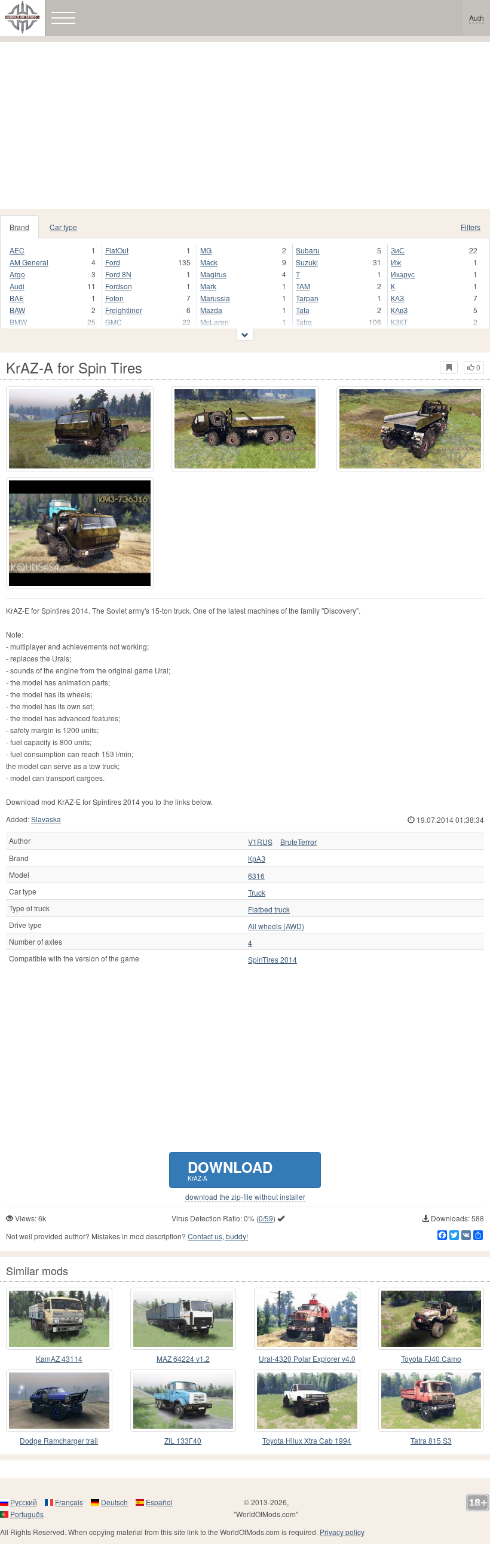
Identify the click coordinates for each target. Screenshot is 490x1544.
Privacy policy (342, 1532)
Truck (256, 893)
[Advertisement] (245, 125)
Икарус (403, 274)
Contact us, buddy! (218, 1236)
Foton (114, 298)
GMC (113, 322)
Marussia (215, 298)
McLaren (214, 322)
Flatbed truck (269, 909)
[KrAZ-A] (80, 533)
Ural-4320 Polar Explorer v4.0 (307, 1358)
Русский (23, 1502)
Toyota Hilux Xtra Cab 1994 (306, 1440)
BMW (18, 322)
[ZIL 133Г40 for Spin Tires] (183, 1401)
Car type (63, 227)
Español (159, 1502)
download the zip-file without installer (245, 1197)
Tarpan (307, 298)
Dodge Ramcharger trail (59, 1440)
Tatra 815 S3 (431, 1440)
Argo (17, 274)
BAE (17, 298)
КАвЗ (399, 310)
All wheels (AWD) (276, 926)
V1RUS (260, 842)
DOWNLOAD (230, 1169)
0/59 (266, 1218)
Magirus (213, 274)
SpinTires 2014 (272, 960)
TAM (303, 286)
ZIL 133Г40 (182, 1440)
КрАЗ (256, 859)
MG (206, 250)
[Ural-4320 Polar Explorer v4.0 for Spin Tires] (307, 1319)
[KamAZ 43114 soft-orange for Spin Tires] (59, 1319)
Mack (209, 262)
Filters (470, 227)
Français (69, 1502)
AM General (29, 262)
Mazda (211, 310)
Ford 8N (118, 274)
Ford (112, 262)
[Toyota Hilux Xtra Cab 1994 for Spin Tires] (307, 1401)
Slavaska (46, 819)
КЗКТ (399, 322)
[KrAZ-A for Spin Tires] (80, 428)
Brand (19, 227)
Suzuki (307, 262)
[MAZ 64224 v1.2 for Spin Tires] (183, 1319)
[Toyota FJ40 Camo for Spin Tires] (431, 1319)
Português (27, 1514)
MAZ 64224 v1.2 (183, 1358)
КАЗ (397, 298)
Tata (303, 310)
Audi (17, 286)
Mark (208, 286)
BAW (17, 310)
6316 (256, 876)
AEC (17, 250)
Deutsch (114, 1502)
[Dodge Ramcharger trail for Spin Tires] (59, 1401)
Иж (396, 262)
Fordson (118, 286)
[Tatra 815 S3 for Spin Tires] (431, 1401)
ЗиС (398, 250)
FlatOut (116, 250)
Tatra (304, 322)
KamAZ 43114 (59, 1358)
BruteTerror (298, 842)
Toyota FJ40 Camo (431, 1358)
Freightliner (123, 310)
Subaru (308, 250)
